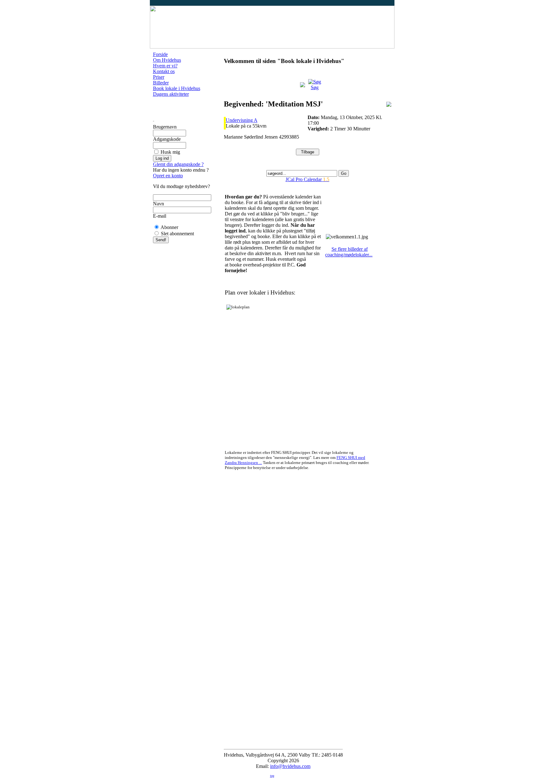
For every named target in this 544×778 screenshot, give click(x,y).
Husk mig (170, 152)
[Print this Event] (388, 105)
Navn (158, 203)
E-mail (159, 216)
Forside (160, 54)
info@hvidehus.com (290, 766)
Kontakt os (164, 71)
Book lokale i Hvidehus (176, 88)
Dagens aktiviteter (171, 94)
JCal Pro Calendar (307, 179)
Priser (158, 77)
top (272, 775)
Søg (315, 87)
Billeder (161, 82)
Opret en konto (168, 175)
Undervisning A (242, 120)
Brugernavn (165, 126)
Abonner (169, 227)
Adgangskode (167, 139)
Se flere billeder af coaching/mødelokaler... (348, 251)
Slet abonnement (177, 233)
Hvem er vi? (165, 65)
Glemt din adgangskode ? (178, 164)
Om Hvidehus (167, 60)
